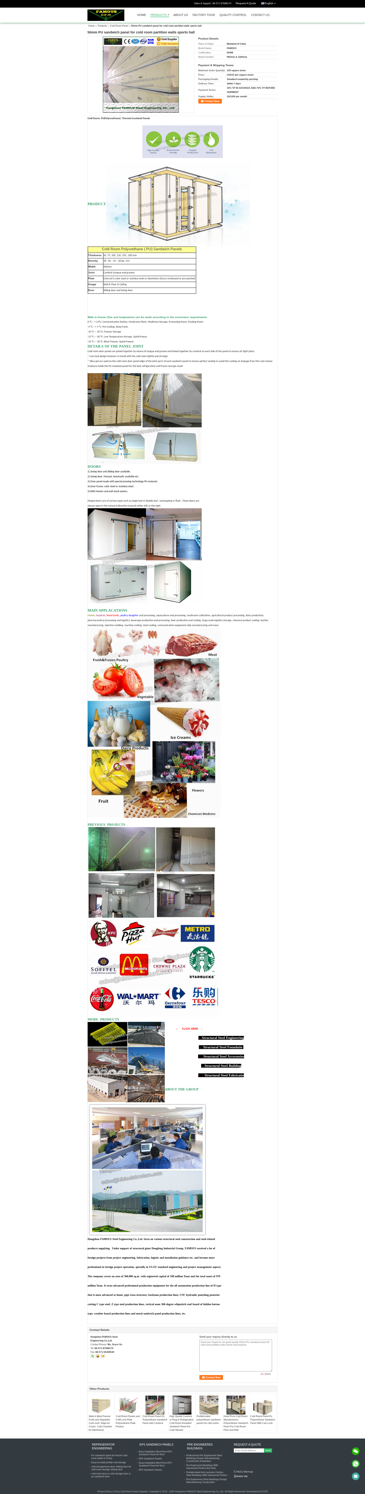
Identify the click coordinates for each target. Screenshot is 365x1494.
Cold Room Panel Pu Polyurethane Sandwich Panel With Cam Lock (262, 1419)
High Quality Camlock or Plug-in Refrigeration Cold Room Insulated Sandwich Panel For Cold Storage (182, 1423)
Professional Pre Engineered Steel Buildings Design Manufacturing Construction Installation (204, 1458)
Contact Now (212, 101)
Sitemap (248, 1471)
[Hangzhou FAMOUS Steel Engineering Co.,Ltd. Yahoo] (98, 1356)
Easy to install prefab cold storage (108, 1462)
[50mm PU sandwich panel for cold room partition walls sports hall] (141, 74)
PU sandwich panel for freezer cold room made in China (109, 1457)
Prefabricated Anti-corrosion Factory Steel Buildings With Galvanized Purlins (206, 1474)
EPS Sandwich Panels (156, 1444)
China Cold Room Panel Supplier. (131, 1491)
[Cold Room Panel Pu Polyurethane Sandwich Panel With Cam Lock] (262, 1405)
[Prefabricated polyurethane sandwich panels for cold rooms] (209, 1405)
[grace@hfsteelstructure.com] (355, 1476)
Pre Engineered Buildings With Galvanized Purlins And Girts (202, 1466)
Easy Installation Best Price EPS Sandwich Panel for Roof (155, 1453)
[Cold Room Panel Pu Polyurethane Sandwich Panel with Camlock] (155, 1405)
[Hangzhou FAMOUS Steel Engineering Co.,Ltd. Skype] (92, 1356)
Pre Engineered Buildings (200, 1446)
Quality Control (233, 15)
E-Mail (237, 1471)
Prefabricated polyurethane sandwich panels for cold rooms (209, 1419)
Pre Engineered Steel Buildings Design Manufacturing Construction (206, 1481)
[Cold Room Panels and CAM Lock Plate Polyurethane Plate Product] (128, 1405)
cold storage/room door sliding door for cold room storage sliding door (111, 1468)
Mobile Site (242, 1476)
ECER (264, 1491)
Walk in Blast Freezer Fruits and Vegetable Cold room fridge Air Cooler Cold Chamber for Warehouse (100, 1423)
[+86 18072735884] (355, 1463)
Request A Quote (246, 3)
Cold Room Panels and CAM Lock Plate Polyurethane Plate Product (128, 1421)
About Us (180, 15)
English (269, 3)
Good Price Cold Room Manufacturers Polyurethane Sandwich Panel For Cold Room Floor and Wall (236, 1423)
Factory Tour (204, 15)
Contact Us (260, 15)
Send (268, 1450)
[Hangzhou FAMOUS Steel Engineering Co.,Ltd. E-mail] (103, 1356)
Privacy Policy (104, 1491)
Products (159, 15)
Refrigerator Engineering (103, 1446)
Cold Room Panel (119, 26)
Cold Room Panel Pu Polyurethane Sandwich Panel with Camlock (155, 1419)
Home (141, 15)
